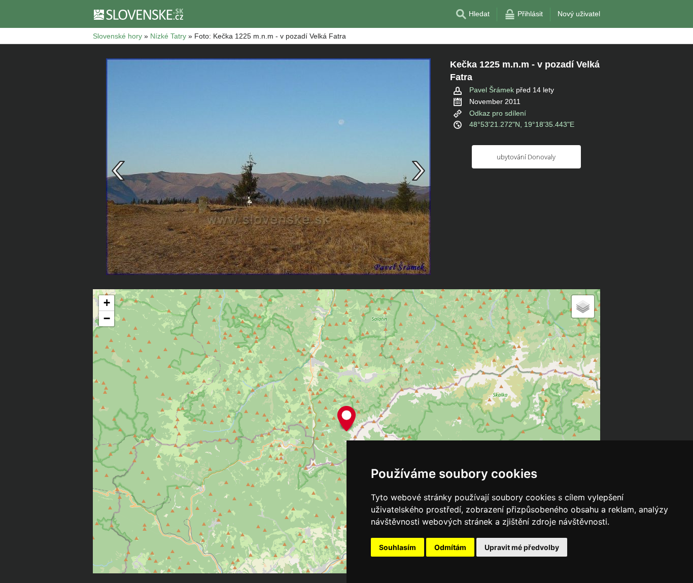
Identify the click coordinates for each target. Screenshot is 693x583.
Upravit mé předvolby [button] (521, 547)
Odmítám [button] (450, 547)
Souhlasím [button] (397, 547)
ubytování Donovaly (526, 156)
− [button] (106, 318)
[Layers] (583, 306)
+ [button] (106, 302)
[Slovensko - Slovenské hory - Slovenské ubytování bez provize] (138, 14)
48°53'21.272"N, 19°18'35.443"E (521, 124)
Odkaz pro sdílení (497, 113)
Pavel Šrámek (491, 90)
